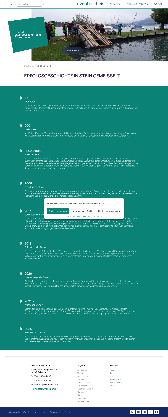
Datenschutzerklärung (85, 216)
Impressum (98, 216)
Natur (79, 395)
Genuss (80, 392)
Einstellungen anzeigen (109, 211)
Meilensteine (115, 379)
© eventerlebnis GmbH (19, 412)
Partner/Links (116, 382)
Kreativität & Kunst (85, 389)
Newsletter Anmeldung (44, 389)
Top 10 (80, 373)
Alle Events (82, 370)
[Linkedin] (138, 412)
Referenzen (115, 373)
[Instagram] (144, 412)
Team (112, 370)
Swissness (81, 379)
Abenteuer (81, 398)
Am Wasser (82, 386)
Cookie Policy (70, 216)
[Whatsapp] (132, 412)
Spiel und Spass (84, 382)
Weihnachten (83, 401)
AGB (112, 386)
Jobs (112, 376)
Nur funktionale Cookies (83, 211)
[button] (72, 50)
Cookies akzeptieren (58, 211)
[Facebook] (156, 412)
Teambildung (82, 376)
